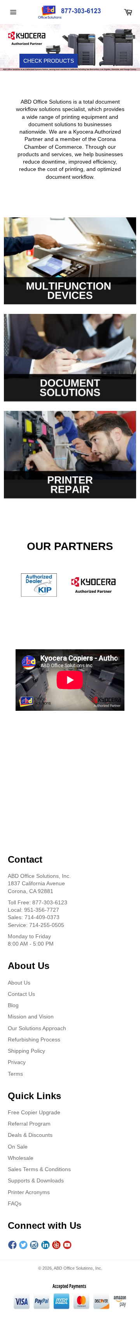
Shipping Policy (26, 1051)
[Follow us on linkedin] (45, 1245)
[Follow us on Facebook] (12, 1245)
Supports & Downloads (36, 1180)
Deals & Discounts (30, 1135)
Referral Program (29, 1124)
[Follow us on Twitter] (23, 1245)
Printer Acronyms (29, 1192)
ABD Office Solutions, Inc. (78, 1268)
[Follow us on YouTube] (67, 1245)
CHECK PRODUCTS (48, 61)
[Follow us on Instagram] (34, 1245)
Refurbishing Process (34, 1039)
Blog (13, 1005)
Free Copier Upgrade (34, 1112)
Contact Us (21, 994)
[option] (70, 47)
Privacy (17, 1062)
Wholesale (20, 1158)
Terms (15, 1074)
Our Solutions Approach (37, 1028)
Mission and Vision (31, 1016)
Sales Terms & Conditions (39, 1169)
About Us (19, 983)
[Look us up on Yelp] (56, 1245)
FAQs (14, 1203)
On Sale (18, 1146)
